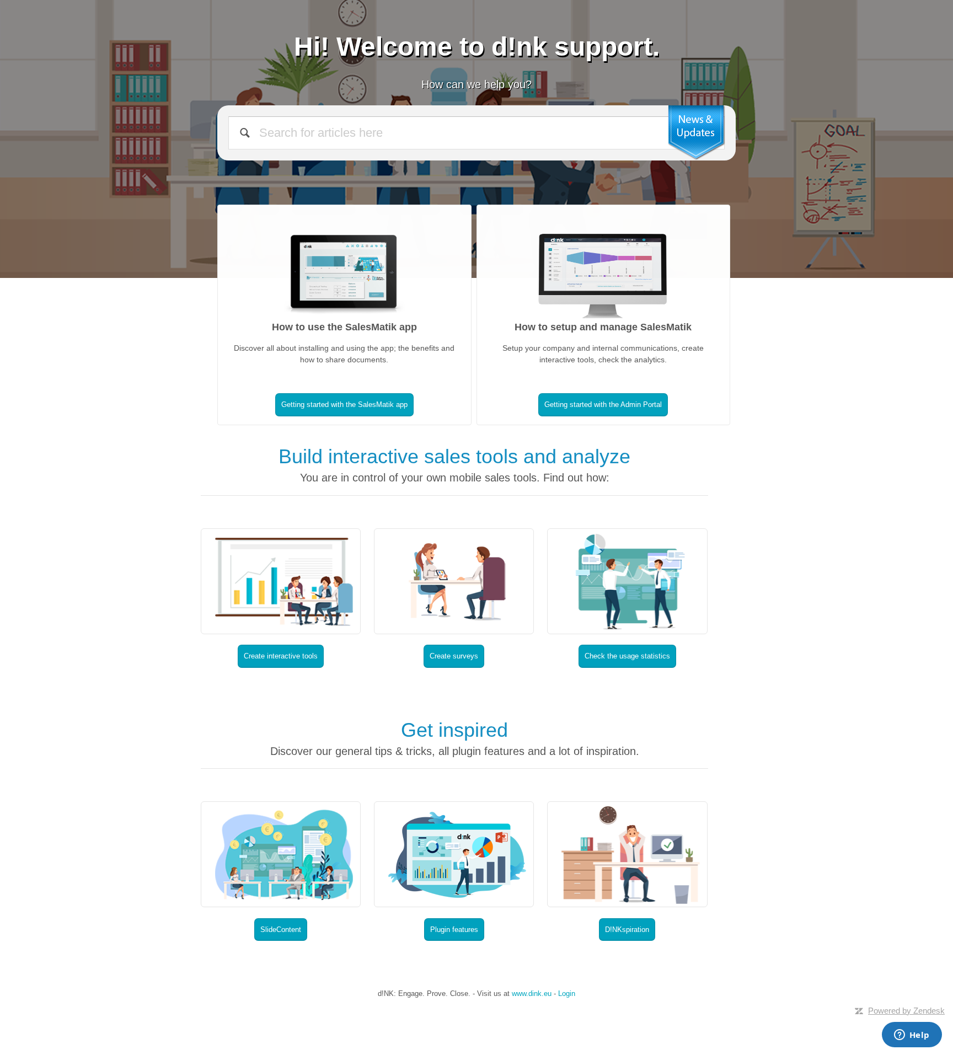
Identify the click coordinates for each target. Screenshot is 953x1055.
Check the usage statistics (627, 656)
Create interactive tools (281, 656)
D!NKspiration (627, 929)
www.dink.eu (532, 993)
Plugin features (454, 929)
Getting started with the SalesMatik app (344, 404)
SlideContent (280, 929)
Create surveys (454, 656)
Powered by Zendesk (906, 1010)
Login (566, 993)
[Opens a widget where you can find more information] (911, 1035)
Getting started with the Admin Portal (603, 404)
